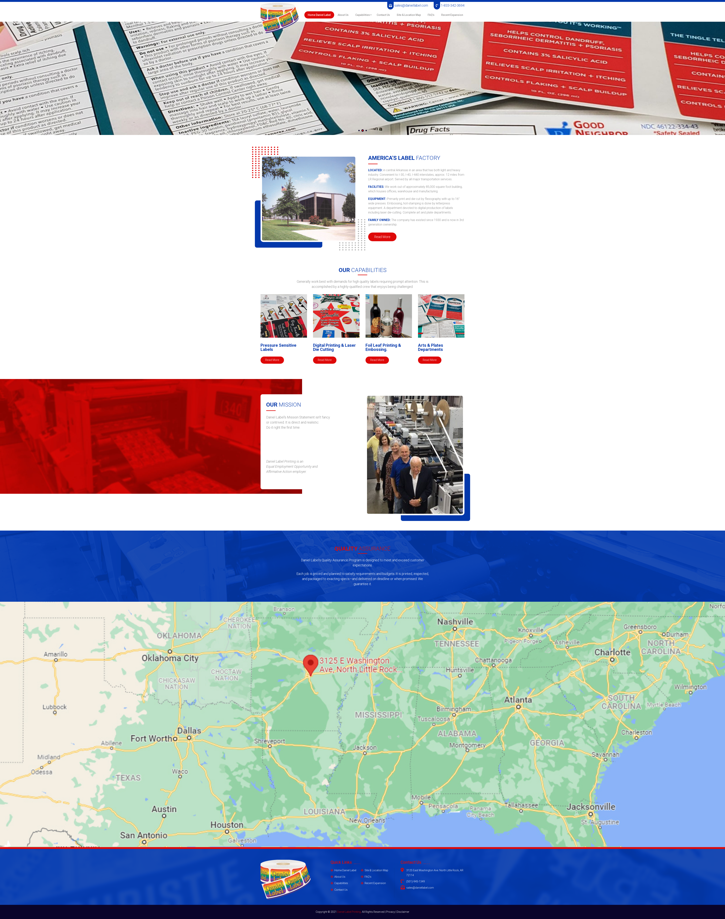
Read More (382, 237)
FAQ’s (431, 14)
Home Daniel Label (319, 14)
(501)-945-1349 (415, 881)
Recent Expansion (452, 14)
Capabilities (362, 14)
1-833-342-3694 (452, 5)
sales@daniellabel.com (411, 5)
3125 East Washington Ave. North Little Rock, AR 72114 (434, 873)
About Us (343, 14)
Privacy (391, 911)
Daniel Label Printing (349, 911)
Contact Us (383, 14)
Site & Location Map (409, 14)
